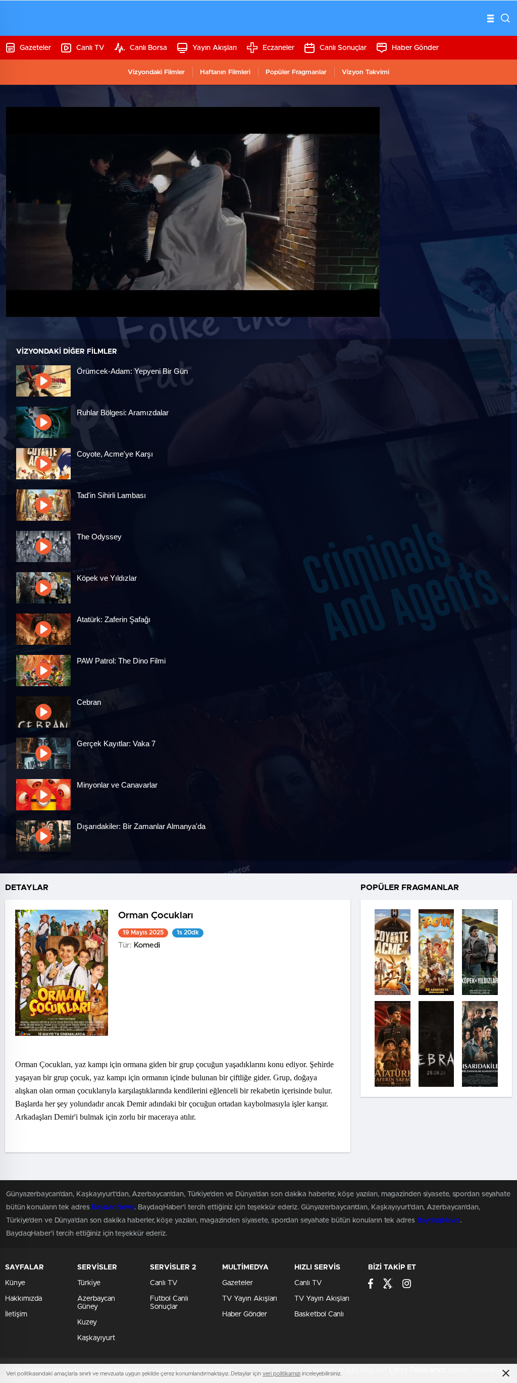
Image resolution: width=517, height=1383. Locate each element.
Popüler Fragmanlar (296, 72)
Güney (87, 1306)
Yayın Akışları (214, 47)
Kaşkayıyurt (96, 1338)
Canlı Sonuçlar (343, 47)
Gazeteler (35, 47)
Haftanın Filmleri (225, 72)
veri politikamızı (281, 1373)
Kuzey (87, 1322)
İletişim (16, 1314)
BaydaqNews (112, 1207)
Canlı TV (90, 47)
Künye (15, 1283)
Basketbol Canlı (319, 1314)
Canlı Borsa (148, 47)
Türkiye (88, 1283)
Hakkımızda (23, 1298)
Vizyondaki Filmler (156, 72)
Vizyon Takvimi (365, 72)
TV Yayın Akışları (249, 1298)
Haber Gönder (415, 47)
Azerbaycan (96, 1298)
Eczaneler (278, 47)
